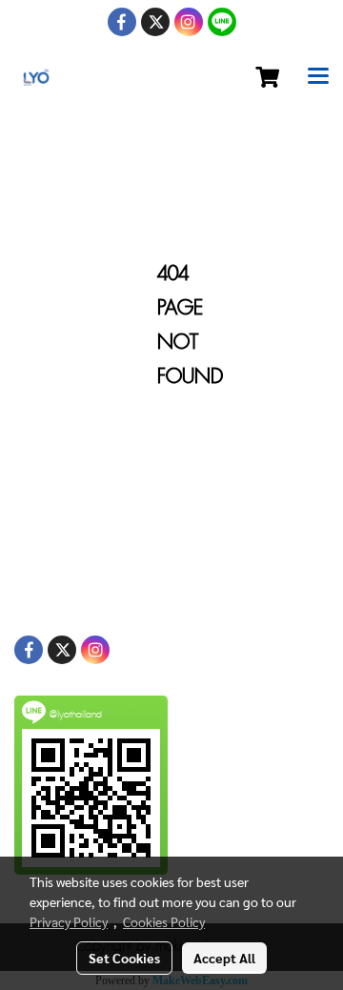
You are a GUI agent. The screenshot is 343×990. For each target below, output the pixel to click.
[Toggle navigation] (318, 77)
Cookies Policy (164, 921)
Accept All (224, 957)
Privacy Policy (69, 921)
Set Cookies (124, 957)
